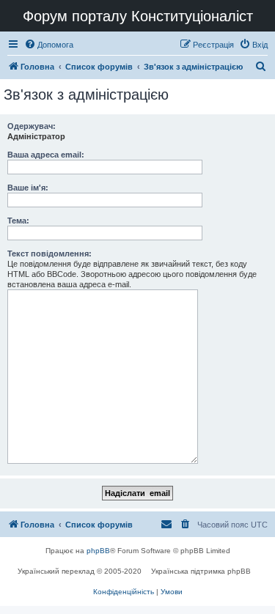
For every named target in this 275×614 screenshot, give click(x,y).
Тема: (18, 220)
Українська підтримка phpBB (201, 571)
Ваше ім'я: (27, 187)
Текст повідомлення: (49, 253)
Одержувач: (31, 126)
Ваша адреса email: (45, 154)
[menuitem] (48, 44)
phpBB (98, 551)
